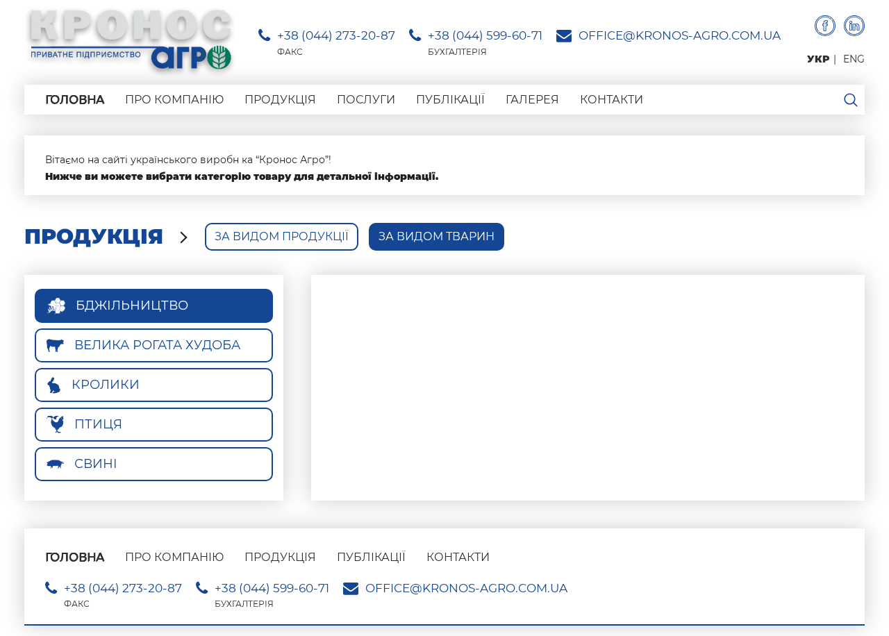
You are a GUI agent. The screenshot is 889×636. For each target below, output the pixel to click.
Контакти (611, 99)
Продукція (280, 99)
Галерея (532, 99)
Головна (74, 99)
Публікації (450, 99)
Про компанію (174, 99)
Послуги (366, 99)
